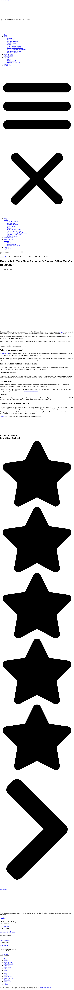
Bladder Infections (12, 41)
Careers (6, 970)
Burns (9, 44)
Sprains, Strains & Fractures (15, 48)
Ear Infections (11, 40)
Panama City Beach (7, 932)
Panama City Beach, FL (14, 62)
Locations (6, 57)
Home (5, 35)
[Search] (22, 252)
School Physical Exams (14, 46)
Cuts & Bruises (11, 43)
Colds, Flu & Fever (12, 38)
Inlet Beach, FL (11, 61)
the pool (61, 332)
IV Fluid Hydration (12, 52)
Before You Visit (8, 56)
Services (6, 36)
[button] (37, 142)
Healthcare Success (45, 987)
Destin (2, 918)
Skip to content (4, 1)
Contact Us (7, 64)
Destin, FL (10, 59)
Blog (6, 257)
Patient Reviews (8, 54)
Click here (3, 416)
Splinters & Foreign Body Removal (17, 49)
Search (2, 252)
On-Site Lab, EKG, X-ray (14, 51)
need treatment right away (31, 391)
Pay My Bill (7, 65)
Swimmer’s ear (4, 353)
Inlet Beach (4, 946)
